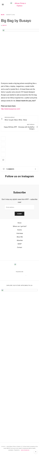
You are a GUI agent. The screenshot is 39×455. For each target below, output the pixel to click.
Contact (19, 247)
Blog (2, 14)
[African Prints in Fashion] (19, 4)
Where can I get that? (19, 226)
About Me (19, 237)
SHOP (20, 244)
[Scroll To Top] (36, 451)
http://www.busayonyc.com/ (10, 109)
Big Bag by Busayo (16, 20)
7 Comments (10, 169)
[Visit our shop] (36, 4)
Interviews (19, 233)
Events (19, 230)
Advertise (19, 240)
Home (19, 223)
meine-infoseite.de (25, 450)
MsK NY (4, 25)
